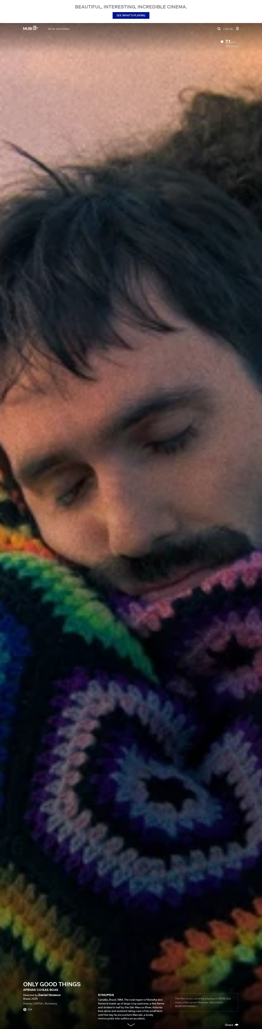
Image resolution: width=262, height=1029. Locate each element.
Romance (51, 1003)
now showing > (186, 1006)
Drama (27, 1003)
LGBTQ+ (38, 1003)
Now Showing (59, 28)
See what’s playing (131, 15)
